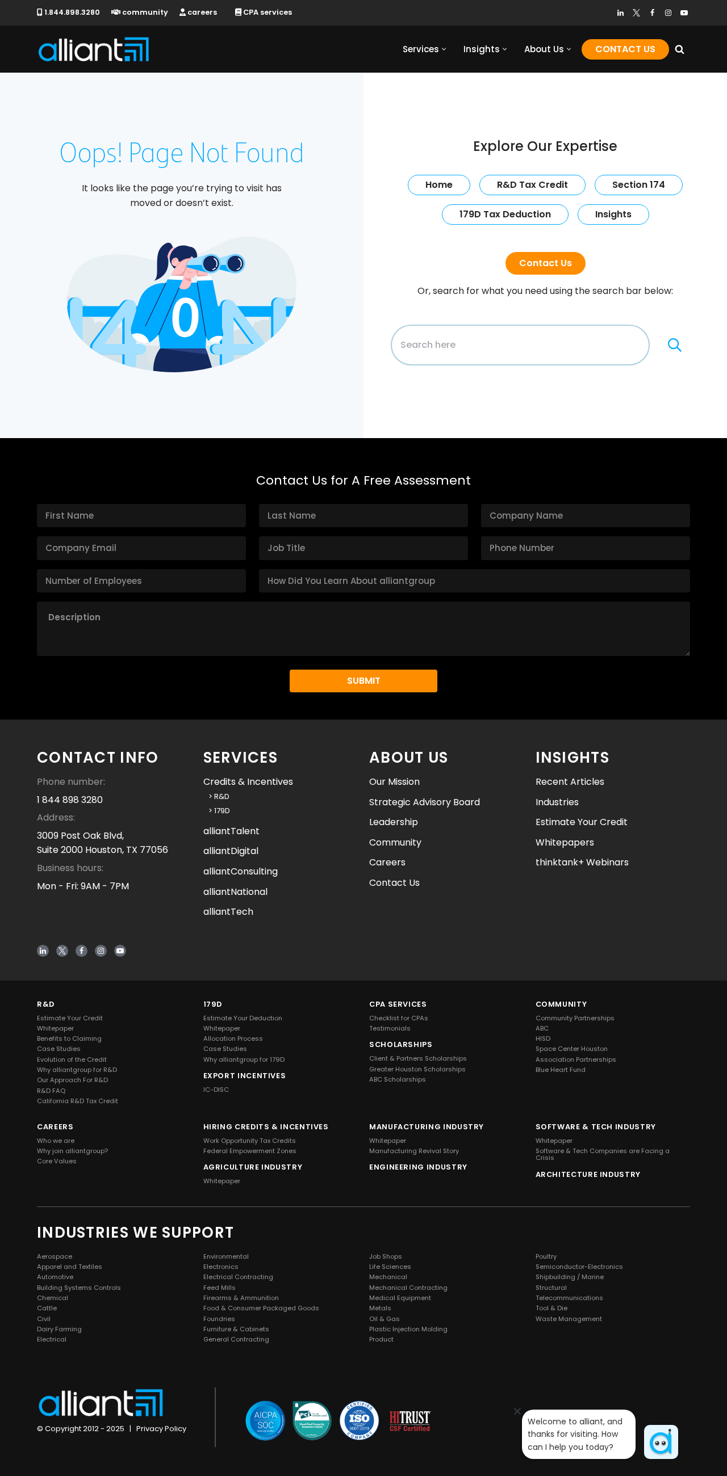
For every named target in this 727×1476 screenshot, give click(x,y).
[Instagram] (668, 13)
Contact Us (625, 49)
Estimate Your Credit (582, 822)
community (144, 12)
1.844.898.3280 (71, 12)
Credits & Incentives (248, 781)
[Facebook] (652, 13)
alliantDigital (230, 850)
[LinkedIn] (620, 13)
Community (395, 842)
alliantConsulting (240, 871)
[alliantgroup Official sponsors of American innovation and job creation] (94, 49)
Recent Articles (570, 781)
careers (201, 12)
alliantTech (228, 911)
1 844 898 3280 (70, 799)
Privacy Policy (161, 1428)
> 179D (216, 810)
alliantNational (235, 891)
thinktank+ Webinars (582, 862)
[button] (444, 49)
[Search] (679, 49)
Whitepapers (565, 842)
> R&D (216, 796)
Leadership (393, 822)
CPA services (266, 12)
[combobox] (520, 345)
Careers (387, 862)
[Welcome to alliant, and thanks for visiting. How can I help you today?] (661, 1442)
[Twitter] (636, 13)
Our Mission (394, 781)
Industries (557, 802)
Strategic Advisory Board (424, 802)
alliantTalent (231, 831)
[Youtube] (684, 13)
